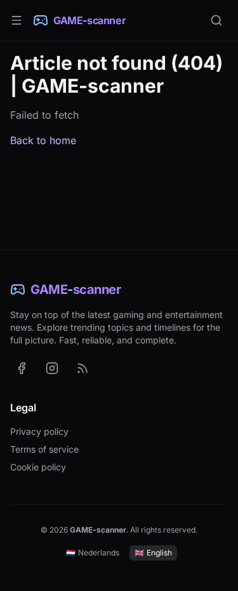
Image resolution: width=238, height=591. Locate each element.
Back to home (43, 140)
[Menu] (16, 20)
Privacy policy (39, 431)
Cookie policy (38, 467)
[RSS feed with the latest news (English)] (82, 368)
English (153, 552)
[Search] (216, 20)
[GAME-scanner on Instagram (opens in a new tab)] (52, 368)
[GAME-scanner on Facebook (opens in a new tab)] (21, 368)
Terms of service (44, 449)
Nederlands (92, 552)
